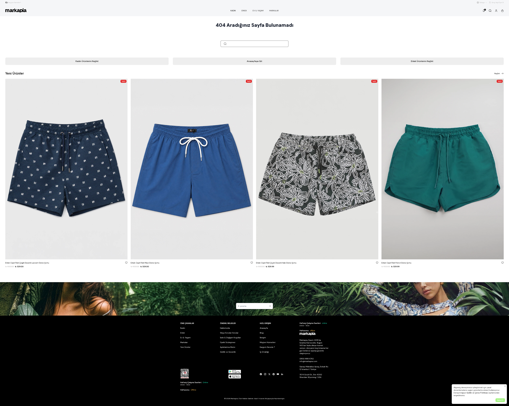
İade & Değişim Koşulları (230, 337)
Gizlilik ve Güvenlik (228, 352)
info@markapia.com (308, 361)
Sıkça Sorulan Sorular (229, 333)
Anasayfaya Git (254, 61)
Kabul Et (500, 400)
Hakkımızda (225, 328)
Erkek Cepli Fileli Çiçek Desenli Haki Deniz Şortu (151, 263)
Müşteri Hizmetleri (267, 342)
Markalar (184, 342)
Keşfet (497, 73)
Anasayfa (264, 328)
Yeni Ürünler (185, 347)
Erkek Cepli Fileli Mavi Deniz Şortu (19, 263)
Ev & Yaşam (185, 337)
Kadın (182, 328)
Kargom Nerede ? (267, 347)
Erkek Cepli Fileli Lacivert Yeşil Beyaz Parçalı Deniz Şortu (405, 263)
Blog (262, 333)
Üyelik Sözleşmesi (227, 342)
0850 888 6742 (307, 358)
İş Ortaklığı (264, 352)
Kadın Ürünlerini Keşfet (87, 61)
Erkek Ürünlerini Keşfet (422, 61)
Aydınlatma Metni (227, 347)
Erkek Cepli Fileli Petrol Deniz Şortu (271, 263)
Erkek (182, 333)
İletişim (263, 337)
